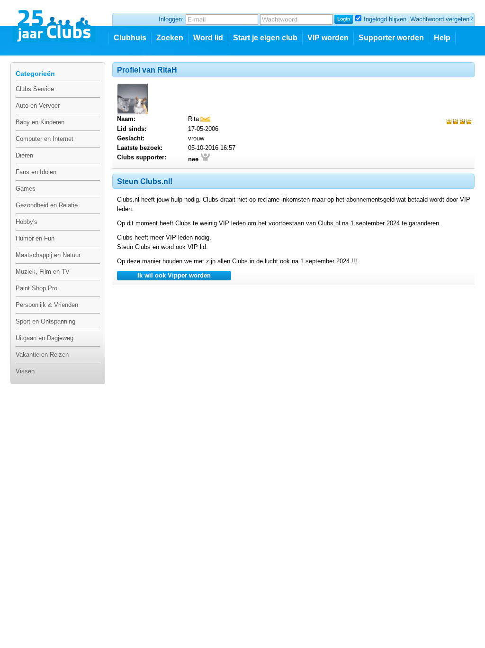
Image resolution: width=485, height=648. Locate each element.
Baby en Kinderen (40, 122)
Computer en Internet (44, 138)
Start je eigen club (265, 38)
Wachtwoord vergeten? (441, 19)
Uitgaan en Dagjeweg (44, 338)
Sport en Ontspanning (45, 321)
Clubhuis (130, 38)
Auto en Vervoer (38, 105)
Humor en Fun (35, 238)
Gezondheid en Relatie (47, 205)
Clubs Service (35, 89)
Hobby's (26, 221)
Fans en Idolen (36, 172)
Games (26, 188)
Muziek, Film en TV (43, 271)
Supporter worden (391, 38)
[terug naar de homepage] (55, 22)
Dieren (24, 155)
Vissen (25, 371)
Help (442, 38)
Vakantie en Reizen (42, 354)
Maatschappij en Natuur (48, 255)
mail (205, 119)
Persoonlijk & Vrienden (47, 304)
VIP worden (328, 38)
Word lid (208, 38)
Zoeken (169, 38)
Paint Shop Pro (36, 288)
